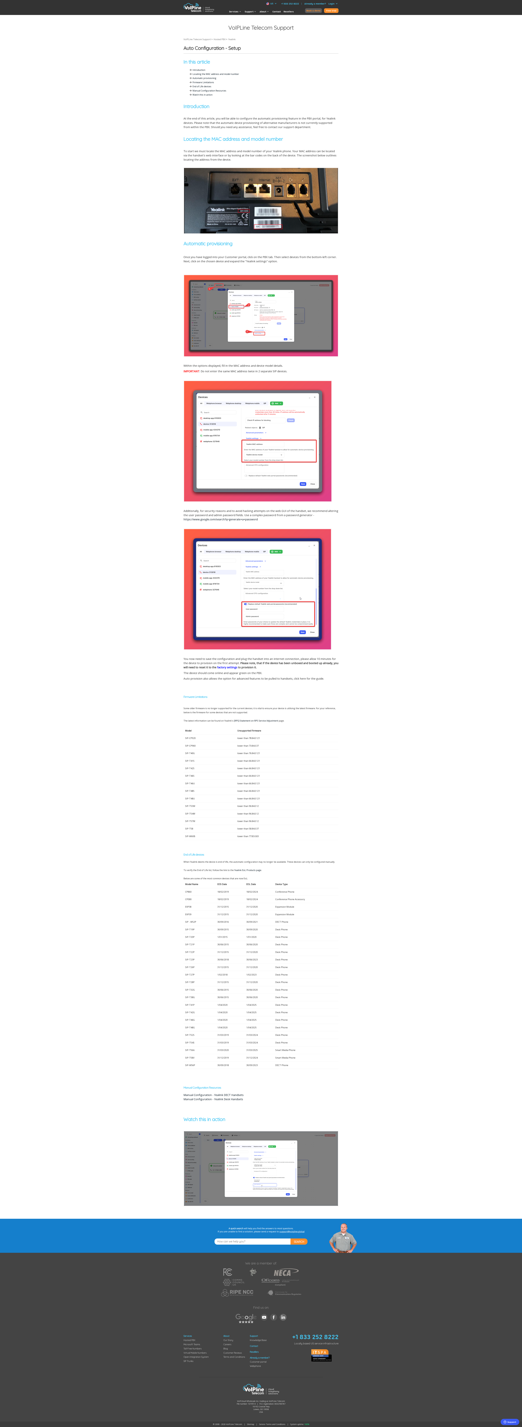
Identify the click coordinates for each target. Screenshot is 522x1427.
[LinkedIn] (283, 1317)
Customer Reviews (232, 1352)
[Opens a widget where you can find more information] (510, 1422)
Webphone (255, 1366)
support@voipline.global (291, 1231)
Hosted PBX (220, 39)
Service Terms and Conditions (272, 1424)
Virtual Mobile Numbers (195, 1352)
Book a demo (313, 10)
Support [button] (249, 11)
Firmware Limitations (203, 82)
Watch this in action (202, 94)
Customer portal (258, 1361)
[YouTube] (264, 1317)
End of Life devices (201, 86)
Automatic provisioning (204, 78)
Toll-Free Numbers (193, 1348)
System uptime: (299, 1424)
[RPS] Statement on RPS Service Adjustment (256, 720)
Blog (225, 1348)
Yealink (232, 39)
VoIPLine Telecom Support (197, 39)
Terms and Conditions (234, 1357)
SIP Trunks (188, 1361)
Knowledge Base (258, 1340)
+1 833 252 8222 (290, 3)
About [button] (263, 11)
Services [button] (233, 11)
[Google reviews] (246, 1320)
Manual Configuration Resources (209, 90)
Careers (227, 1344)
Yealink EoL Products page (247, 870)
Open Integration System (196, 1357)
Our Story (228, 1340)
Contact (276, 11)
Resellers (289, 11)
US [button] (271, 3)
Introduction (198, 69)
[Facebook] (273, 1317)
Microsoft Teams (192, 1344)
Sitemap (250, 1424)
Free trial (331, 10)
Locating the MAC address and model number (215, 74)
